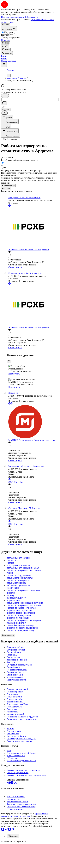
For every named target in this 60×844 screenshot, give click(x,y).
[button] (4, 56)
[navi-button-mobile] (4, 64)
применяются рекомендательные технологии (24, 814)
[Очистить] (5, 95)
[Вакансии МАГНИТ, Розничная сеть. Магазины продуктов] (32, 422)
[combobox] (14, 89)
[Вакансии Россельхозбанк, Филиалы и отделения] (32, 227)
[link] (6, 49)
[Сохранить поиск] (4, 103)
